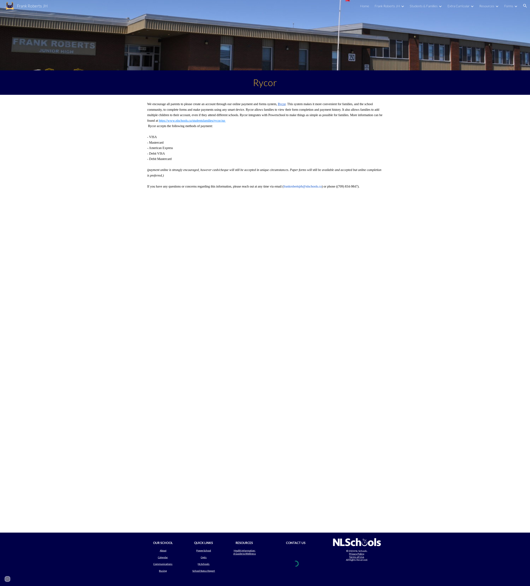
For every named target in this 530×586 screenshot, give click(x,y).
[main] (265, 82)
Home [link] (364, 6)
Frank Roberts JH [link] (387, 6)
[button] (525, 6)
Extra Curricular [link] (458, 6)
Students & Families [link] (424, 6)
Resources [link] (486, 6)
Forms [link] (508, 6)
